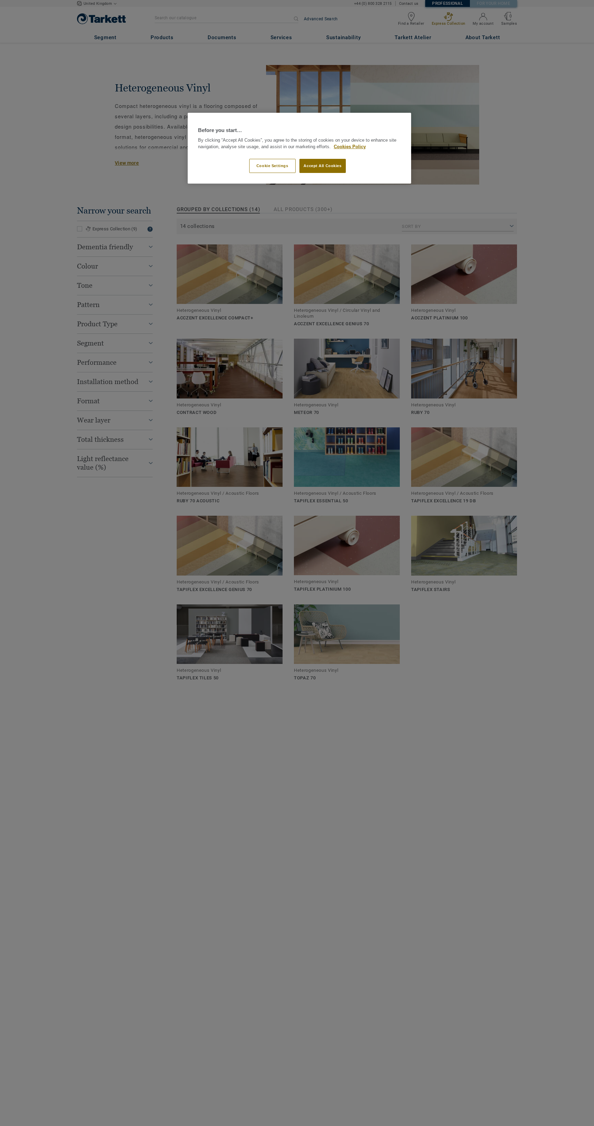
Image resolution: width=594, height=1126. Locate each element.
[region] (299, 148)
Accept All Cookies (322, 165)
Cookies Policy (350, 146)
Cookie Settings (272, 165)
